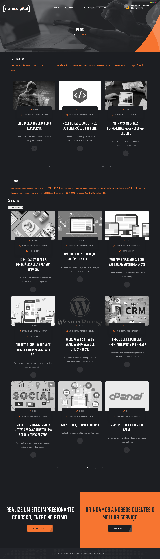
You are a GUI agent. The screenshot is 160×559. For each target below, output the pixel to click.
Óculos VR (106, 193)
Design (62, 188)
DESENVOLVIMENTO (52, 188)
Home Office (94, 188)
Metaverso (68, 65)
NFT (18, 193)
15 (103, 166)
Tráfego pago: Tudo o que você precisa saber (80, 257)
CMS (38, 188)
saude (60, 193)
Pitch (20, 193)
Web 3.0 (90, 193)
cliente (36, 188)
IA (105, 188)
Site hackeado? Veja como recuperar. (34, 126)
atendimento (28, 188)
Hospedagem (101, 188)
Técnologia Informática (136, 66)
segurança (69, 193)
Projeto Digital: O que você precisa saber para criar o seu (33, 350)
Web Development (98, 193)
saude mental (63, 193)
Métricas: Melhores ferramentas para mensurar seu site (125, 128)
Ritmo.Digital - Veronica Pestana (35, 115)
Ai (15, 188)
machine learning (126, 188)
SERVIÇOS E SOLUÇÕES (86, 7)
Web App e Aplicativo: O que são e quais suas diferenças (127, 262)
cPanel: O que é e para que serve (126, 427)
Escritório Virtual (70, 188)
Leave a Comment (34, 251)
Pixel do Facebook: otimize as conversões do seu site (80, 126)
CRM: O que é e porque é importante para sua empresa (127, 342)
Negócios (76, 66)
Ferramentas (76, 188)
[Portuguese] (153, 4)
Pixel (21, 193)
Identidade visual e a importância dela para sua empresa (33, 265)
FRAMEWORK (82, 188)
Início (76, 34)
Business (32, 188)
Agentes (12, 188)
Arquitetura (19, 188)
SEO (74, 193)
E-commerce (65, 188)
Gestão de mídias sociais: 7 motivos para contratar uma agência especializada (33, 430)
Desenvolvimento (30, 66)
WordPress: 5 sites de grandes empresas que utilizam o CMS (80, 345)
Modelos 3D (140, 188)
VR (86, 193)
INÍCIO (56, 7)
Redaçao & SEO (108, 66)
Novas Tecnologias (90, 66)
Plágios (24, 193)
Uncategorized (13, 70)
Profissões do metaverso (41, 193)
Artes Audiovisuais (16, 66)
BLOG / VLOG (68, 7)
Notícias (82, 66)
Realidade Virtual (51, 193)
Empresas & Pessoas (42, 66)
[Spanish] (151, 4)
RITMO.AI (102, 7)
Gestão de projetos (89, 188)
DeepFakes (41, 188)
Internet (121, 188)
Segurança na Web (120, 66)
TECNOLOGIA (80, 192)
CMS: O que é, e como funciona (80, 425)
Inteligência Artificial (55, 66)
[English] (155, 4)
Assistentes (24, 188)
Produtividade (100, 66)
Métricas (146, 188)
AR (16, 188)
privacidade (27, 193)
